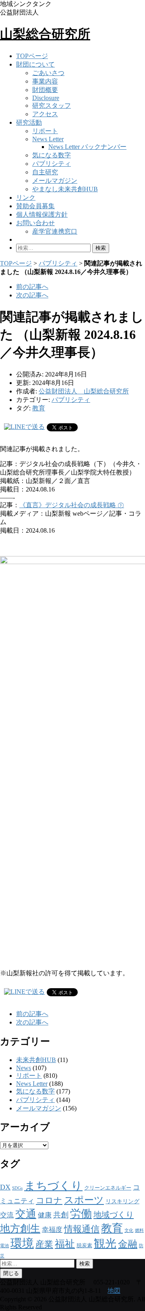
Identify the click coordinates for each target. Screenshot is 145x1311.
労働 (81, 1214)
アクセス (45, 114)
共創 (60, 1215)
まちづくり (53, 1185)
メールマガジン (54, 180)
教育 (38, 408)
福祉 (65, 1243)
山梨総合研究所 (45, 34)
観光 (105, 1243)
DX (5, 1187)
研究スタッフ (51, 105)
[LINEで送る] (24, 426)
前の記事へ (32, 286)
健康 (45, 1215)
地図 (114, 1290)
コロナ (49, 1200)
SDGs (17, 1188)
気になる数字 (51, 155)
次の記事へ (32, 295)
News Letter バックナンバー (87, 146)
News (23, 1067)
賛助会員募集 (35, 206)
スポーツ (84, 1200)
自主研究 (45, 172)
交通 (25, 1214)
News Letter (48, 139)
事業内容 (45, 81)
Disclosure (45, 97)
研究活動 (29, 122)
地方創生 (20, 1228)
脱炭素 (84, 1245)
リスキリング (122, 1201)
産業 (44, 1244)
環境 (22, 1243)
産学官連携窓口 (54, 231)
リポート (45, 131)
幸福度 (52, 1230)
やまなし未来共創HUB (65, 189)
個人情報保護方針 (42, 214)
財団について (35, 64)
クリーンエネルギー (107, 1188)
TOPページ (32, 55)
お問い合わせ (35, 223)
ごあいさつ (48, 72)
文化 (128, 1230)
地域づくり (113, 1214)
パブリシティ (51, 163)
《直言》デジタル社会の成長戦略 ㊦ (71, 505)
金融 (127, 1243)
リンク (25, 197)
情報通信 (81, 1229)
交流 (7, 1215)
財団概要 (45, 89)
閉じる (11, 1273)
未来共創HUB (36, 1059)
